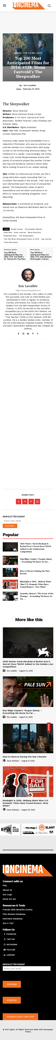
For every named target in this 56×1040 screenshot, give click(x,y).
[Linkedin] (28, 333)
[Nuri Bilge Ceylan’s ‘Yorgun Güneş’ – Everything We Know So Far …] (10, 560)
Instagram (12, 944)
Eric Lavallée (30, 85)
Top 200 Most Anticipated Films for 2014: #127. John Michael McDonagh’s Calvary (40, 256)
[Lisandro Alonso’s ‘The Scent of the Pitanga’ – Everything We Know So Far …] (10, 596)
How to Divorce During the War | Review (24, 756)
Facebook (11, 934)
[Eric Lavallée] (28, 275)
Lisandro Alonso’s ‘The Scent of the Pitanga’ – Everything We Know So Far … (36, 596)
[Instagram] (23, 333)
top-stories (46, 239)
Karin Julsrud (20, 232)
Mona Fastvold (34, 232)
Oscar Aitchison (13, 761)
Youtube (11, 950)
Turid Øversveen (11, 242)
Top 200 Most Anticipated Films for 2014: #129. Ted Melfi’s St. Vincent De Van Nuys (14, 256)
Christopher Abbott (33, 229)
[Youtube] (5, 950)
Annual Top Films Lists (28, 53)
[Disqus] (28, 378)
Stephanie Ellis (10, 236)
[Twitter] (38, 333)
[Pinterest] (33, 333)
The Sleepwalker (26, 236)
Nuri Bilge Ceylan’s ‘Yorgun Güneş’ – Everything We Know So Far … (36, 560)
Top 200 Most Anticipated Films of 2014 (21, 239)
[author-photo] (4, 670)
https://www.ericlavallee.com (28, 290)
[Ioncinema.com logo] (29, 5)
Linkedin (11, 955)
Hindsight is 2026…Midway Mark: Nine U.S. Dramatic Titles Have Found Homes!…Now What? (35, 584)
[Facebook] (19, 333)
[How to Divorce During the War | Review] (10, 572)
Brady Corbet (17, 229)
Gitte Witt (8, 232)
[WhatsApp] (37, 501)
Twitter (11, 939)
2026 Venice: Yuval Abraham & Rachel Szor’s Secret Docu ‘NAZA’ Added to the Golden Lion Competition (35, 547)
